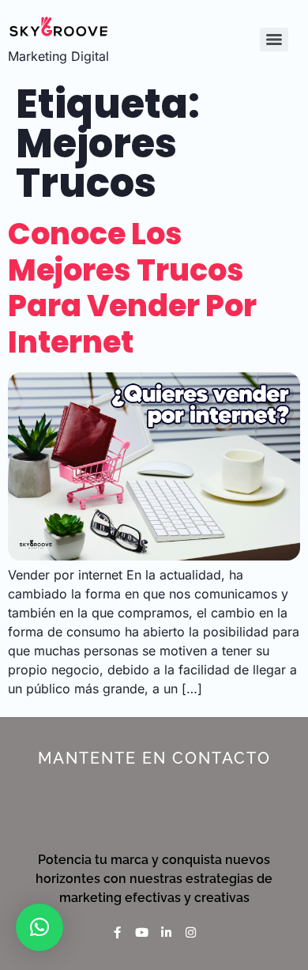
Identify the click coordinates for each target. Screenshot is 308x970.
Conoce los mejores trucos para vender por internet (132, 288)
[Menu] (274, 39)
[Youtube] (142, 932)
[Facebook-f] (117, 932)
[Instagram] (191, 932)
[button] (39, 927)
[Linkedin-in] (166, 932)
